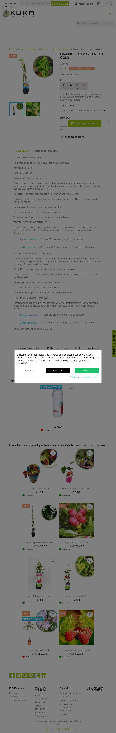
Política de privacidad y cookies (84, 377)
